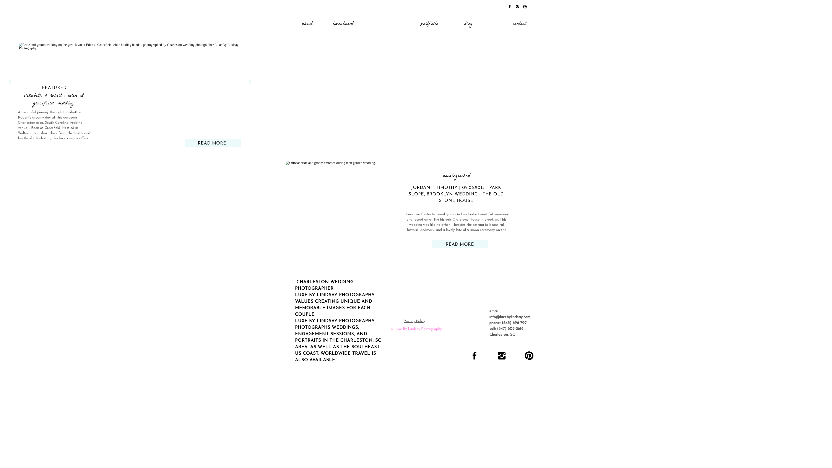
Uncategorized (456, 176)
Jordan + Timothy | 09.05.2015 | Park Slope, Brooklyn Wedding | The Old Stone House (456, 194)
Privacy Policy (414, 321)
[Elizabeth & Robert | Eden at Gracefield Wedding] (130, 88)
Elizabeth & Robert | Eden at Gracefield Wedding (53, 100)
